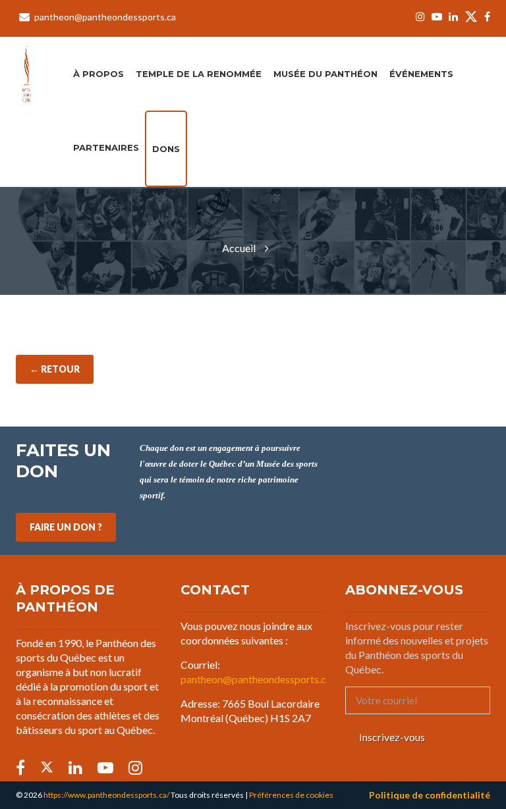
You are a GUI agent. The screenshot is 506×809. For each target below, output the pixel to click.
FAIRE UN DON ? (66, 527)
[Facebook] (485, 17)
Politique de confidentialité (429, 794)
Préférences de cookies (291, 795)
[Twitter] (471, 18)
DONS (166, 149)
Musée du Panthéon (325, 73)
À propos (98, 73)
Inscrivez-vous (392, 737)
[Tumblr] (105, 767)
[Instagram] (420, 17)
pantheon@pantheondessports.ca (105, 16)
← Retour (55, 369)
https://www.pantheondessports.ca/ (106, 795)
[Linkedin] (453, 17)
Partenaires (106, 147)
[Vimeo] (135, 767)
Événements (421, 73)
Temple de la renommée (199, 73)
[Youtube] (436, 17)
